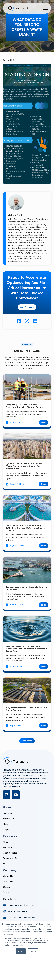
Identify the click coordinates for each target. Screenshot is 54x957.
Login (6, 829)
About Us (8, 876)
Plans (5, 824)
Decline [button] (33, 951)
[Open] (45, 8)
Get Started (27, 307)
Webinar (7, 847)
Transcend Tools (11, 858)
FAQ (5, 863)
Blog (5, 842)
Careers (7, 887)
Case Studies (10, 852)
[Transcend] (15, 761)
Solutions (8, 813)
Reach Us (9, 899)
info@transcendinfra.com (21, 905)
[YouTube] (16, 794)
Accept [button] (20, 951)
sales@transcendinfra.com (22, 917)
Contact (7, 892)
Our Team (8, 881)
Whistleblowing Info (18, 911)
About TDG (9, 818)
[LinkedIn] (6, 794)
